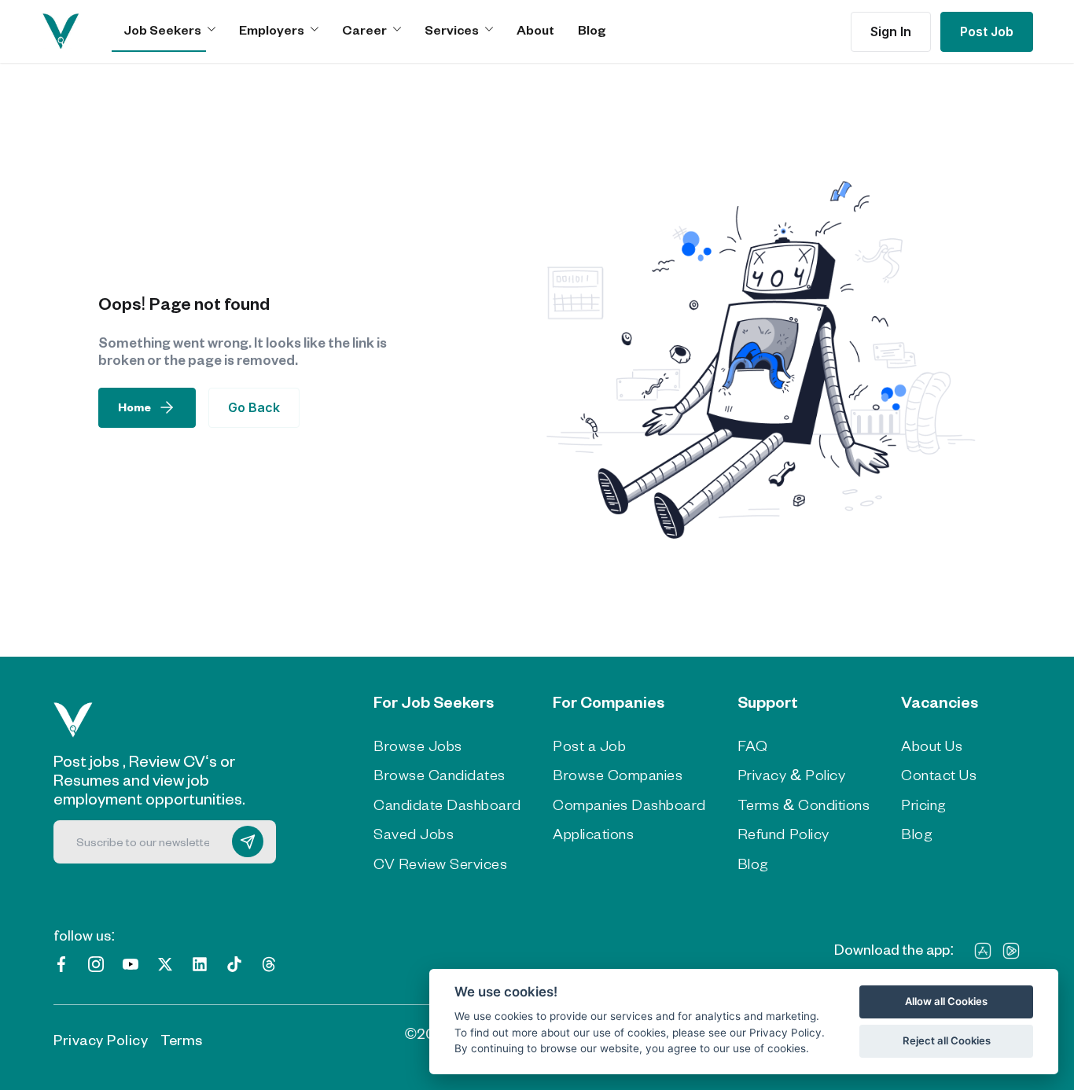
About (535, 29)
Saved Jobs (413, 833)
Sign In (890, 31)
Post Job (986, 31)
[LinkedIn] (200, 963)
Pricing (924, 804)
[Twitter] (165, 963)
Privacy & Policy (791, 774)
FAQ (752, 745)
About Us (931, 745)
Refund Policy (783, 833)
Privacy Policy (100, 1039)
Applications (593, 833)
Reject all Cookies (947, 1040)
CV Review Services (440, 863)
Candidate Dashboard (447, 804)
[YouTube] (130, 963)
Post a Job (589, 745)
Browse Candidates (439, 774)
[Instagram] (96, 963)
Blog (592, 29)
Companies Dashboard (629, 804)
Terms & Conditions (803, 804)
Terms (181, 1039)
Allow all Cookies (946, 1001)
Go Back (254, 407)
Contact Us (939, 774)
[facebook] (61, 963)
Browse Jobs (417, 745)
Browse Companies (617, 774)
